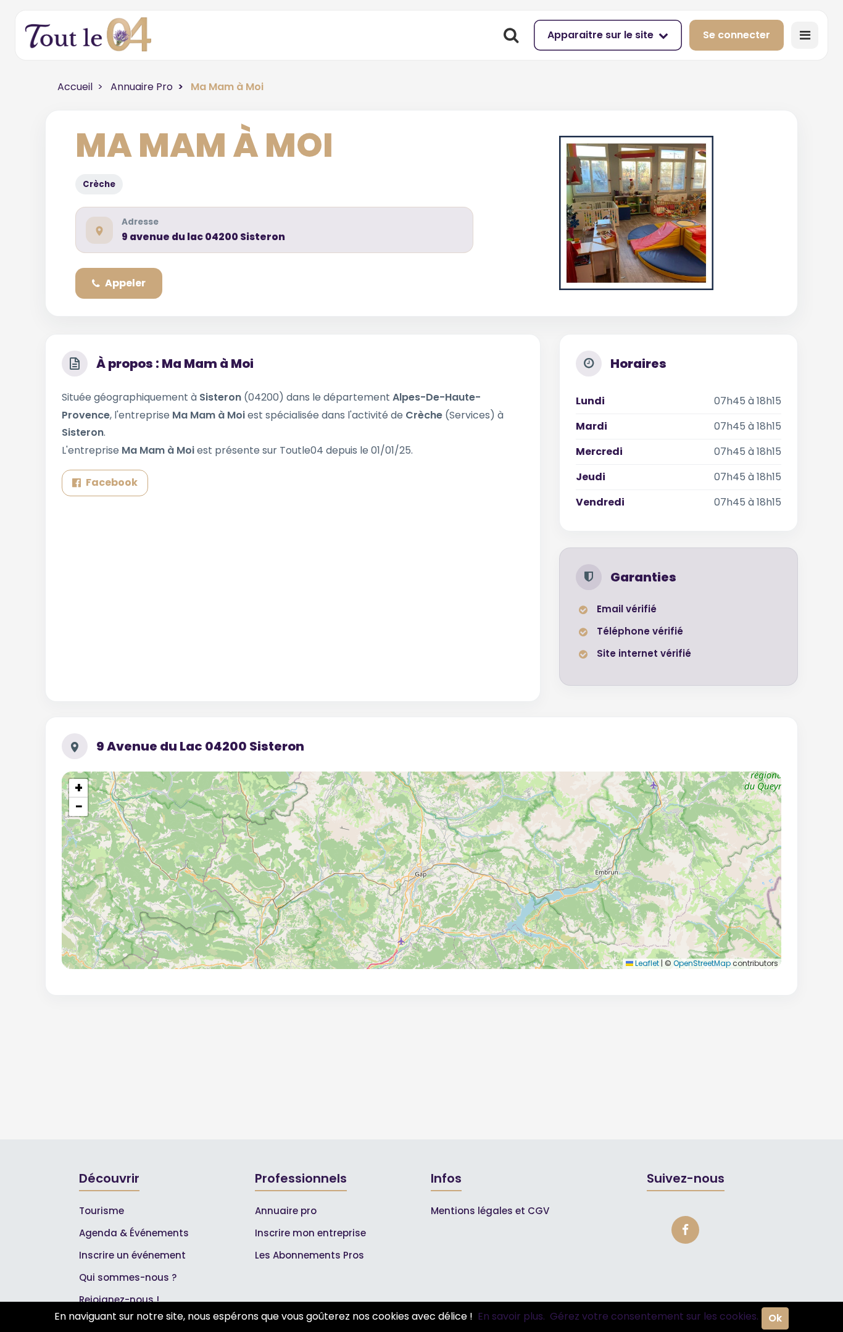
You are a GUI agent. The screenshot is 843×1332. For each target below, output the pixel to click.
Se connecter (736, 35)
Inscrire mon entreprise (310, 1232)
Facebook (112, 482)
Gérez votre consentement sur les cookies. (654, 1316)
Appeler (125, 283)
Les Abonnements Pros (309, 1255)
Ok (775, 1318)
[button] (78, 788)
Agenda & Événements (134, 1232)
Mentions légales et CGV (490, 1210)
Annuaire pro (286, 1210)
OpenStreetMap (702, 963)
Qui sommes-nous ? (127, 1277)
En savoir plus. (511, 1316)
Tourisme (101, 1210)
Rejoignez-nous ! (119, 1299)
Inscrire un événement (132, 1255)
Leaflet (646, 963)
